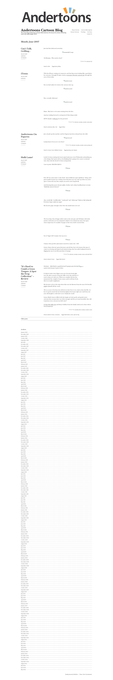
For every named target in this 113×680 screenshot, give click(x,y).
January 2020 (24, 332)
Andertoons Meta (51, 127)
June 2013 (23, 452)
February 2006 (24, 627)
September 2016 (25, 374)
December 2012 (24, 464)
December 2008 (25, 559)
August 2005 (24, 639)
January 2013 (24, 462)
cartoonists (81, 145)
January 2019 (24, 336)
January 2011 (24, 510)
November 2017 (25, 346)
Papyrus (75, 150)
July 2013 (23, 450)
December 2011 (24, 488)
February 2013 (24, 460)
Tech (56, 127)
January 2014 (24, 438)
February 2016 (24, 388)
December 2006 (25, 607)
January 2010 (24, 533)
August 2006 (24, 615)
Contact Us (89, 34)
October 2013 (24, 444)
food (91, 61)
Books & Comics (51, 259)
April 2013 (23, 456)
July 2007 (23, 593)
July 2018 (23, 342)
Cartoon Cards (51, 150)
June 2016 (23, 380)
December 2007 (25, 583)
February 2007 (24, 603)
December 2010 (24, 512)
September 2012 (25, 470)
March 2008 (24, 577)
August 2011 (23, 496)
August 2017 (24, 352)
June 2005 (23, 643)
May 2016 (23, 382)
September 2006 (25, 613)
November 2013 (25, 442)
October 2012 (24, 468)
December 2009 (25, 535)
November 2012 (25, 466)
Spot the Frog (76, 314)
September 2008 (25, 565)
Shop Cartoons (75, 30)
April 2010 (23, 527)
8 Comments (23, 164)
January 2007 (24, 605)
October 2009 (24, 539)
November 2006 (25, 609)
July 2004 (23, 665)
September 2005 (25, 637)
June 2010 (23, 524)
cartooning (77, 145)
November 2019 (25, 334)
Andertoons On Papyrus (29, 135)
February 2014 (24, 436)
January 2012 (24, 486)
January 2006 (24, 629)
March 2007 (24, 601)
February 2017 (24, 364)
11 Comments (23, 57)
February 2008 (24, 579)
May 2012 (23, 478)
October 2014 (24, 420)
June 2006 (23, 619)
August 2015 (24, 400)
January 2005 (24, 653)
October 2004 (24, 659)
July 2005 (23, 641)
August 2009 (24, 543)
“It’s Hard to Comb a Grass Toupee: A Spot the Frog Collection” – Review (28, 272)
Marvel (91, 254)
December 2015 (24, 392)
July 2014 (23, 426)
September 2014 (25, 422)
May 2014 (23, 430)
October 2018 (24, 338)
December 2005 (25, 631)
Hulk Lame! (27, 157)
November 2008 (25, 561)
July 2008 (23, 569)
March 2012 (24, 482)
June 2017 (23, 356)
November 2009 (25, 537)
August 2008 (24, 567)
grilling (59, 66)
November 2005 (25, 633)
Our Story (89, 32)
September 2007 (25, 589)
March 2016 (24, 386)
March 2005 (24, 649)
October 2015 (24, 396)
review (71, 314)
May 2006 (23, 621)
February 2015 (24, 412)
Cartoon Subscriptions (86, 30)
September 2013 (25, 446)
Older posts (24, 318)
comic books (87, 254)
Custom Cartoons (74, 32)
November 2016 (25, 370)
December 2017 (24, 344)
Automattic (89, 674)
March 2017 (23, 362)
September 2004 (25, 661)
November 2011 (24, 490)
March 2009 (24, 553)
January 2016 (24, 390)
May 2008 (23, 573)
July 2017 (23, 354)
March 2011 (23, 506)
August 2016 (24, 376)
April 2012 (23, 480)
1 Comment (23, 285)
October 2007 (24, 587)
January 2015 (24, 414)
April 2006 (23, 623)
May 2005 (23, 645)
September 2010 (25, 518)
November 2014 (25, 418)
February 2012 (24, 484)
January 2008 (24, 581)
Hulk (60, 259)
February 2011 (24, 508)
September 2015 (25, 398)
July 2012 (23, 474)
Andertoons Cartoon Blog (42, 30)
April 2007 (23, 599)
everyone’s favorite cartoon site (76, 75)
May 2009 (23, 549)
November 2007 (25, 585)
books (80, 309)
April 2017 (23, 360)
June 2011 (23, 500)
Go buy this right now (50, 304)
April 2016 (23, 384)
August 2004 (24, 663)
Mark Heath (67, 314)
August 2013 (24, 448)
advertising (76, 309)
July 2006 (23, 617)
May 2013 (23, 454)
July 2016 (23, 378)
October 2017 (24, 348)
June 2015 (23, 404)
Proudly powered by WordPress (71, 674)
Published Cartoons (58, 150)
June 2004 (23, 667)
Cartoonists (57, 314)
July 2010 (23, 521)
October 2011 (24, 492)
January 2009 (24, 557)
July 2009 (23, 545)
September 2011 (24, 494)
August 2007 (24, 591)
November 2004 (25, 657)
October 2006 (24, 611)
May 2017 (23, 358)
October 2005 (24, 635)
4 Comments (23, 143)
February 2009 (24, 555)
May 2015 (23, 406)
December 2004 (25, 655)
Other (49, 66)
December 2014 (24, 416)
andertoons (23, 56)
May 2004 (23, 669)
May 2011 (23, 502)
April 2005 (23, 647)
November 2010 (25, 514)
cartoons (85, 145)
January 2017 (24, 366)
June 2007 (23, 595)
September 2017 (25, 350)
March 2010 (24, 529)
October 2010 (24, 515)
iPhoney (55, 118)
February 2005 (24, 651)
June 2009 (23, 547)
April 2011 (23, 504)
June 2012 (23, 476)
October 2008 (24, 563)
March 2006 (24, 625)
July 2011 (23, 498)
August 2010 (24, 520)
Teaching (83, 32)
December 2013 (24, 440)
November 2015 (25, 394)
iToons (24, 73)
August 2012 (24, 472)
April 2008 (23, 575)
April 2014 (23, 432)
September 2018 (25, 340)
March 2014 (24, 434)
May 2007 (23, 597)
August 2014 (24, 424)
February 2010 (24, 531)
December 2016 (24, 368)
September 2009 (25, 541)
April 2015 (23, 408)
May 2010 (23, 526)
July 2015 (23, 402)
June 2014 (23, 428)
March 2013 (24, 458)
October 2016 (24, 372)
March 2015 (24, 410)
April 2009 (23, 551)
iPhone (63, 127)
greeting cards (89, 145)
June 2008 (23, 571)
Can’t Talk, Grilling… (26, 50)
